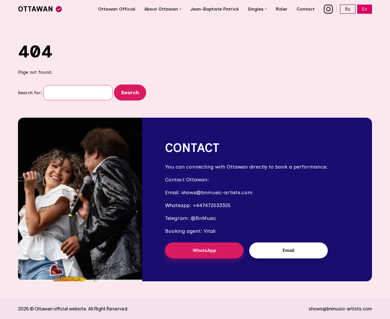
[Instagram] (328, 9)
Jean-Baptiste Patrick (214, 9)
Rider (282, 9)
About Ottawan (162, 9)
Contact (306, 9)
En (364, 9)
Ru (348, 9)
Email (288, 250)
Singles (257, 9)
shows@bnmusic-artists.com (340, 309)
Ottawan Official (116, 9)
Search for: (30, 92)
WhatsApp (204, 250)
